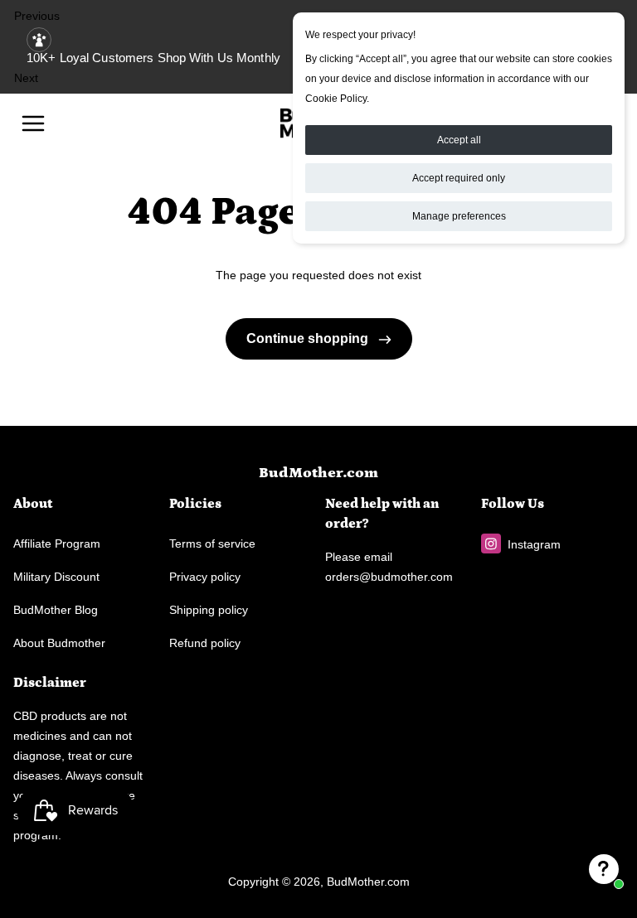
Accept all (459, 140)
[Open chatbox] (604, 869)
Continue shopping (309, 338)
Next (26, 78)
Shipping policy (208, 609)
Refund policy (205, 643)
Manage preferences (459, 216)
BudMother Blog (55, 609)
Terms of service (212, 543)
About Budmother (59, 643)
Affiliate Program (56, 543)
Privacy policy (205, 576)
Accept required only (458, 178)
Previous (37, 15)
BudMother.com (318, 473)
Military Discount (56, 576)
